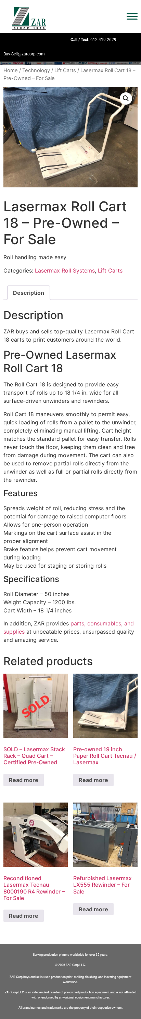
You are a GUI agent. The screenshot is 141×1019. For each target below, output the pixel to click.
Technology (36, 70)
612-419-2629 (103, 39)
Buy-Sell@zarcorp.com (24, 54)
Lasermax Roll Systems (65, 270)
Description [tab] (28, 292)
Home (10, 70)
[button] (126, 98)
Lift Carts (65, 70)
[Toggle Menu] (132, 16)
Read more (23, 780)
